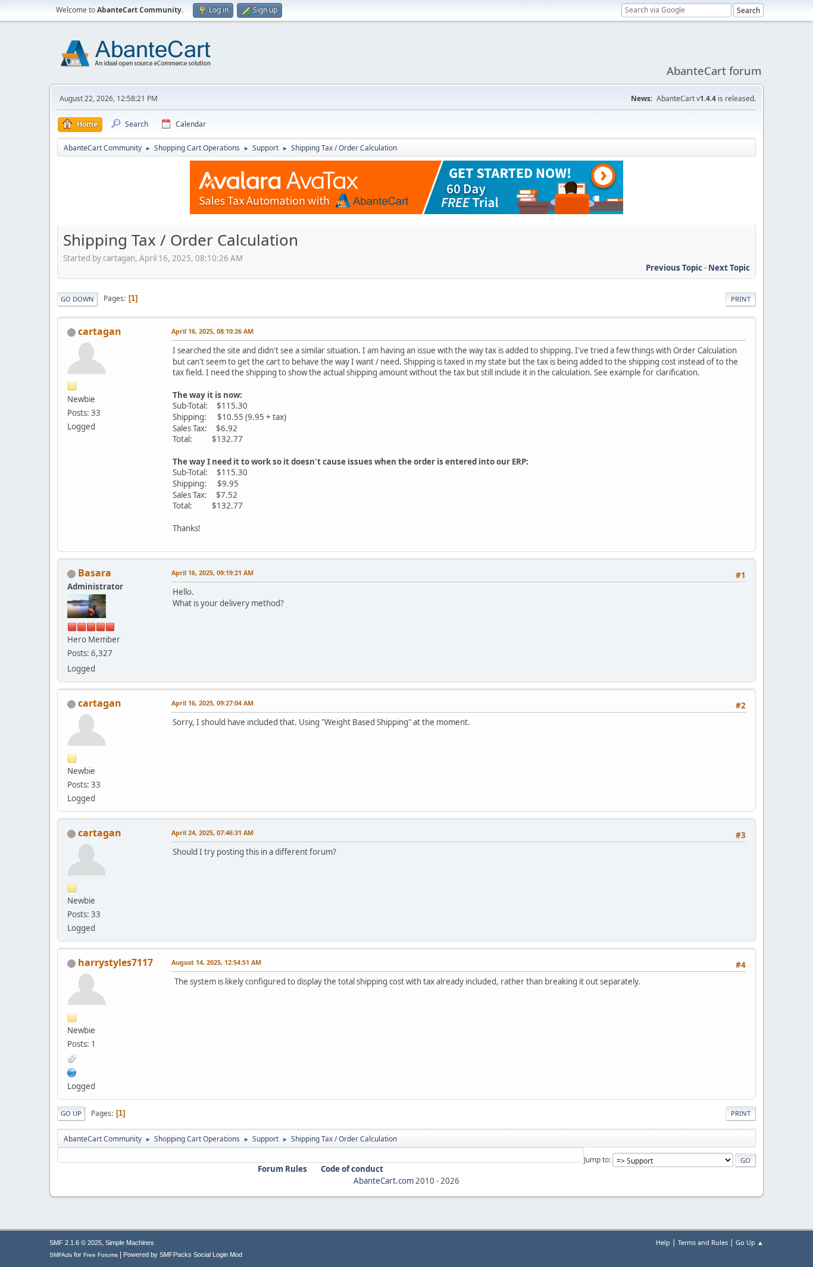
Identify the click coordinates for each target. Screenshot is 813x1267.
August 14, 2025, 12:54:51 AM (216, 962)
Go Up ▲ (750, 1242)
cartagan (99, 331)
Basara (94, 572)
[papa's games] (72, 1071)
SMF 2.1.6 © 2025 (75, 1242)
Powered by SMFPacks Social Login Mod (182, 1254)
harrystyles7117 (115, 962)
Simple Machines (129, 1242)
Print (741, 298)
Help (663, 1242)
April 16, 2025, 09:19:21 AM (212, 572)
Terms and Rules (703, 1242)
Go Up (71, 1113)
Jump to (596, 1160)
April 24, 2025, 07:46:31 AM (212, 832)
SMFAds (60, 1255)
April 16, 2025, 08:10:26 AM (212, 331)
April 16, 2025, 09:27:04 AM (212, 702)
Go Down (77, 298)
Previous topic (674, 267)
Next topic (729, 267)
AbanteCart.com (384, 1180)
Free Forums (100, 1255)
